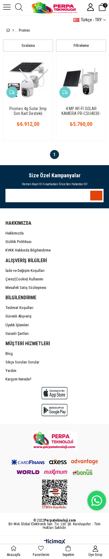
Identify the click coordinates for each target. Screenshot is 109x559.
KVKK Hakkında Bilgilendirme (28, 250)
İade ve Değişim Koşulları (25, 270)
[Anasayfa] (13, 30)
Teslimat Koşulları (19, 307)
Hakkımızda (14, 233)
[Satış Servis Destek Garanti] (54, 441)
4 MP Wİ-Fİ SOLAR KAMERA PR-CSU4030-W (81, 111)
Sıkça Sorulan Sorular (22, 362)
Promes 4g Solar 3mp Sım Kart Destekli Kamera (28, 111)
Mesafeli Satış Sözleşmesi (25, 287)
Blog (9, 353)
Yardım (10, 370)
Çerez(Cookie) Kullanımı (24, 279)
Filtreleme (81, 45)
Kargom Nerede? (18, 379)
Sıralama (28, 45)
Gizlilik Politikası (18, 241)
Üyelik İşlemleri (17, 325)
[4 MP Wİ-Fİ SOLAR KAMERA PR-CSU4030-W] (81, 80)
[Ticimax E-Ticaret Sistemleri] (54, 542)
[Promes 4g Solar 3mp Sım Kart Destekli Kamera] (28, 80)
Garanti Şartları (17, 333)
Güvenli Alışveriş (18, 316)
